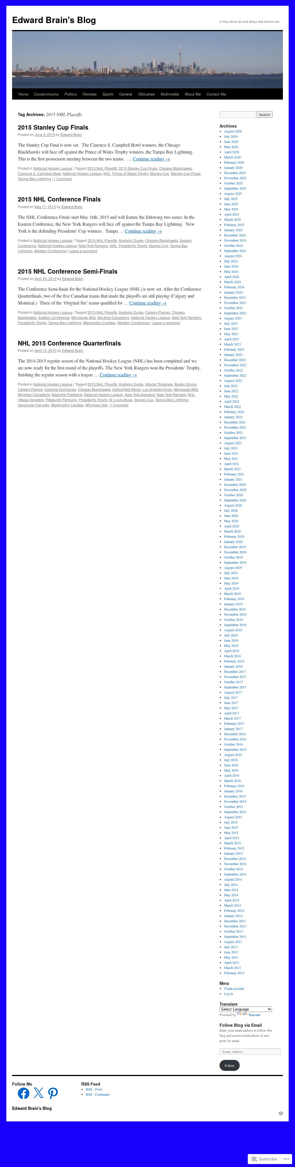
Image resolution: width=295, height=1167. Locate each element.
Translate (254, 1014)
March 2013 (232, 967)
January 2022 (233, 416)
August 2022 (233, 380)
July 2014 (231, 884)
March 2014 (232, 905)
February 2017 (234, 723)
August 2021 (233, 442)
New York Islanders (140, 394)
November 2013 (235, 926)
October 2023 (233, 307)
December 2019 (235, 546)
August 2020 (233, 505)
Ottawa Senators (31, 399)
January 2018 (233, 666)
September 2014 (235, 874)
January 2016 (233, 791)
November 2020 (235, 489)
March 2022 (232, 406)
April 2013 (231, 962)
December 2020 (235, 484)
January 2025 (233, 229)
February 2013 (234, 972)
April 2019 (231, 588)
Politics (71, 94)
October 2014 (233, 869)
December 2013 (235, 920)
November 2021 (235, 427)
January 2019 (233, 604)
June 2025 (231, 203)
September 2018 (235, 624)
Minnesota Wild (83, 317)
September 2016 (235, 749)
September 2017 (235, 687)
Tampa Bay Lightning (34, 178)
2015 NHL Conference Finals (59, 199)
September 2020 (235, 500)
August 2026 (233, 131)
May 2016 (231, 770)
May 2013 (231, 957)
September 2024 (235, 250)
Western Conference (50, 250)
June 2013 (231, 952)
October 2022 (233, 370)
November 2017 (235, 676)
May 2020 (231, 520)
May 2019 (231, 583)
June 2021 (231, 453)
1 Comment (63, 178)
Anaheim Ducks (131, 240)
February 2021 (234, 474)
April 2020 (231, 526)
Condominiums (46, 94)
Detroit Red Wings (126, 389)
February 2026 (234, 162)
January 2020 (233, 541)
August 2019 (233, 567)
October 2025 (233, 183)
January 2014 (233, 915)
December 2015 (235, 796)
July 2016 (231, 759)
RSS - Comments (98, 1094)
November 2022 (235, 365)
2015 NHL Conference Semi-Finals (68, 271)
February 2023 (234, 349)
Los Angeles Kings (157, 389)
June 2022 (231, 391)
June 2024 (231, 266)
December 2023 (235, 297)
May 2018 (231, 645)
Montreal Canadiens (113, 317)
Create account (234, 988)
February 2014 (234, 910)
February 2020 (234, 536)
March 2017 (232, 718)
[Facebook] (24, 1093)
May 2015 (231, 832)
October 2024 (233, 245)
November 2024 (235, 240)
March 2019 (232, 593)
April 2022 (231, 401)
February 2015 (234, 848)
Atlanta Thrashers (159, 384)
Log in (228, 993)
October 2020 (233, 494)
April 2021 (231, 463)
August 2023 (233, 318)
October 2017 (233, 681)
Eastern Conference (54, 317)
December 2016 (235, 733)
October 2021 (233, 432)
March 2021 (232, 468)
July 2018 (231, 635)
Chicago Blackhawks (175, 168)
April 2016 (231, 775)
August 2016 (233, 754)
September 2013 (235, 936)
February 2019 (234, 598)
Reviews (90, 94)
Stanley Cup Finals (186, 173)
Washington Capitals (99, 322)
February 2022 (234, 411)
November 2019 (235, 552)
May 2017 (231, 707)
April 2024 (231, 276)
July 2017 (231, 697)
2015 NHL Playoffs (102, 168)
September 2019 (235, 562)
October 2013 (233, 931)
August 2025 (233, 193)
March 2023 (232, 344)
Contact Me (216, 94)
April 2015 (231, 837)
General (125, 94)
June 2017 (231, 702)
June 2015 (231, 827)
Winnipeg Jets (96, 404)
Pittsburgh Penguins (61, 399)
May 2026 (231, 146)
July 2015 (231, 822)
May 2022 (231, 396)
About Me (193, 94)
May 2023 (231, 333)
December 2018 (235, 609)
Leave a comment (83, 250)
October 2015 (233, 806)
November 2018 (235, 614)
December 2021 (235, 422)
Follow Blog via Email (241, 1025)
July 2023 (231, 323)
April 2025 (231, 214)
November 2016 (235, 739)
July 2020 (231, 510)
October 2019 (233, 557)
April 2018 (231, 650)
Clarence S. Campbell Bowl (39, 173)
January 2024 (233, 292)
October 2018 (233, 619)
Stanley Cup (159, 173)
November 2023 (235, 302)
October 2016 (233, 744)
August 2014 (233, 879)
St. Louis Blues (121, 399)
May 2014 (231, 894)
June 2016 (231, 765)
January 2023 (233, 354)
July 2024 (231, 261)
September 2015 (235, 811)
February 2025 (234, 224)
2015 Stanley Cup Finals (53, 127)
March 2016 (232, 780)
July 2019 (231, 572)
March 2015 (232, 843)
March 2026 (232, 157)
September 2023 (235, 313)
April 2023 (231, 339)
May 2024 (231, 271)
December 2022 (235, 359)
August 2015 (233, 817)
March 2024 (232, 281)
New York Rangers (93, 245)
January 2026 (233, 167)
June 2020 (231, 515)
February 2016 (234, 785)
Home (23, 94)
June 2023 (231, 328)
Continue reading (151, 159)
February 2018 (234, 661)
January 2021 (233, 479)
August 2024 (233, 255)
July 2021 (231, 448)
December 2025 (235, 172)
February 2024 (234, 287)
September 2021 (235, 437)
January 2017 (233, 728)
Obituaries (146, 94)
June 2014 (231, 889)
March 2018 (232, 655)
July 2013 (231, 946)
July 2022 (231, 385)
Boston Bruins (185, 384)
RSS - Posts (94, 1089)
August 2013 (233, 941)
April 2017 (231, 713)
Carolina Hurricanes (60, 389)
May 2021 (231, 458)
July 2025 (231, 198)
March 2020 (232, 531)
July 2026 (231, 136)
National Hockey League (52, 168)
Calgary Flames (157, 312)
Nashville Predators (67, 394)
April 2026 (231, 152)
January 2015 (233, 853)
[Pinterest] (53, 1093)
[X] (38, 1093)
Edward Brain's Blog (54, 19)
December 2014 (235, 858)
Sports (108, 94)
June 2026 (231, 141)
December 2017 (235, 671)
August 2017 (233, 692)
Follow (230, 1065)
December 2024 (235, 235)
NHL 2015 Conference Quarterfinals (69, 343)
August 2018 (233, 630)
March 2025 (232, 219)
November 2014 (235, 863)
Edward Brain (71, 134)
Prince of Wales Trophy (130, 173)
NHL (107, 173)
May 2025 (231, 209)
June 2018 (231, 640)
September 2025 (235, 188)
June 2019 (231, 578)
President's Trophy (133, 245)
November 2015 (235, 801)
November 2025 (235, 177)
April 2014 (231, 900)
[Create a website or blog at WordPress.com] (281, 1113)
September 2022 (235, 375)
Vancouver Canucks (33, 404)
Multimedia (170, 94)
